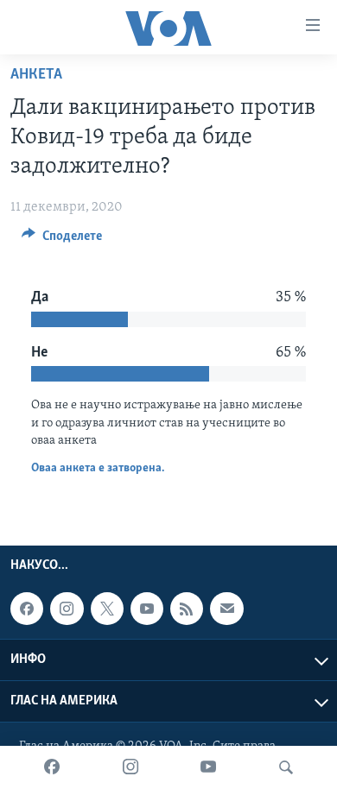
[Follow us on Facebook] (26, 608)
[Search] (286, 767)
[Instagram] (130, 767)
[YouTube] (208, 767)
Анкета (36, 75)
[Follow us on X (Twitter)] (107, 608)
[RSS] (186, 608)
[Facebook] (52, 767)
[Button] (62, 240)
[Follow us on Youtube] (146, 608)
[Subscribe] (226, 608)
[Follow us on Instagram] (66, 608)
